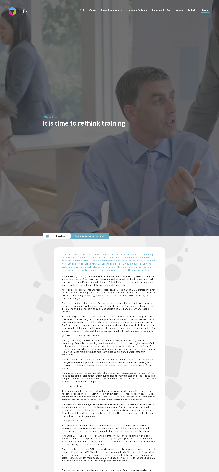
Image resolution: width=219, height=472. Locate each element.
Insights (179, 10)
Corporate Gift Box (161, 10)
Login (205, 10)
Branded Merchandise (111, 10)
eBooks (92, 10)
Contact (191, 10)
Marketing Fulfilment (137, 10)
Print (81, 10)
